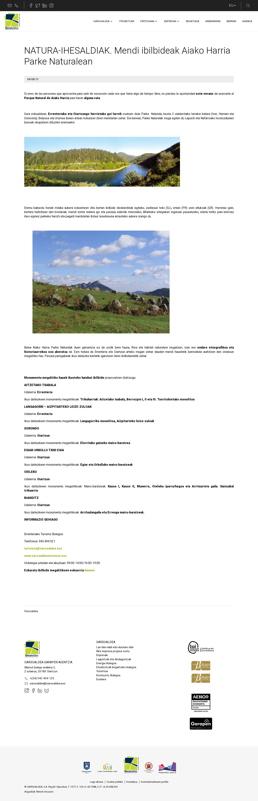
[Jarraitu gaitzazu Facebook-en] (31, 5)
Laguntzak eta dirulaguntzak (113, 659)
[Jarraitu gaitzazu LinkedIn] (44, 5)
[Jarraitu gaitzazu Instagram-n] (51, 5)
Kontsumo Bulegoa (108, 675)
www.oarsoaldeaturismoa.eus (45, 556)
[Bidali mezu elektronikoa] (9, 5)
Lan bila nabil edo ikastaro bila (114, 647)
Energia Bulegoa (106, 663)
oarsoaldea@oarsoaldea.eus (47, 683)
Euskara (101, 679)
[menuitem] (101, 21)
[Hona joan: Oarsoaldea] (12, 21)
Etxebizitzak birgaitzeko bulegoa (116, 667)
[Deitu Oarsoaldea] (16, 5)
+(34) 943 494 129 (42, 678)
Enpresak (102, 655)
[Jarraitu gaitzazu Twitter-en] (38, 5)
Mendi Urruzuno (44, 791)
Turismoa (102, 671)
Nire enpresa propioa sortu (113, 651)
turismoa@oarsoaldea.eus (43, 548)
